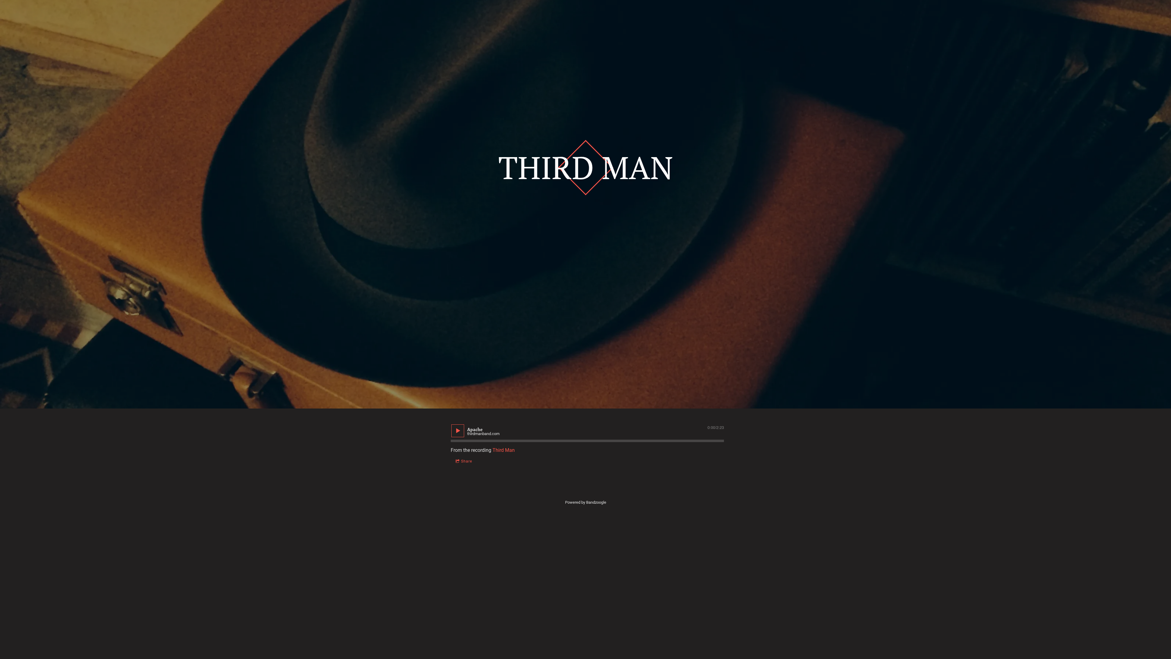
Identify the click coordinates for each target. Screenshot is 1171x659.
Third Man (503, 450)
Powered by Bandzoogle (585, 502)
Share (466, 461)
